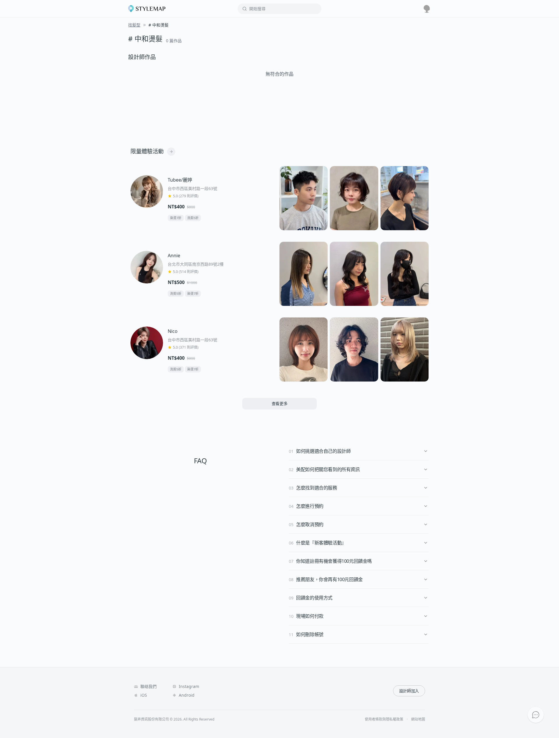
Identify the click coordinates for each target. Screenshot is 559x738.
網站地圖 (418, 719)
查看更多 (280, 403)
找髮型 (134, 25)
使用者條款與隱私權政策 (384, 719)
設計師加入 (409, 690)
